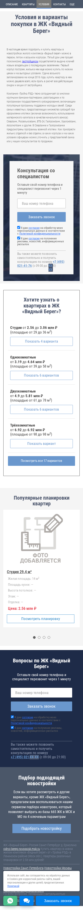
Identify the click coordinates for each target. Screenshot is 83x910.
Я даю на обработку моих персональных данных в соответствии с (41, 230)
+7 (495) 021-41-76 (25, 757)
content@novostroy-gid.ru (19, 900)
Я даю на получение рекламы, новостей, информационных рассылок (40, 241)
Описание (12, 4)
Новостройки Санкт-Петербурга (23, 868)
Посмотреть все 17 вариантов (41, 461)
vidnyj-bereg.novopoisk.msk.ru (21, 849)
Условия (44, 4)
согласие (34, 227)
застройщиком (30, 61)
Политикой (13, 886)
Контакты (59, 4)
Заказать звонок (41, 217)
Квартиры (28, 4)
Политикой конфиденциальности (39, 233)
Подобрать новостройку (41, 828)
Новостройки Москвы (58, 868)
